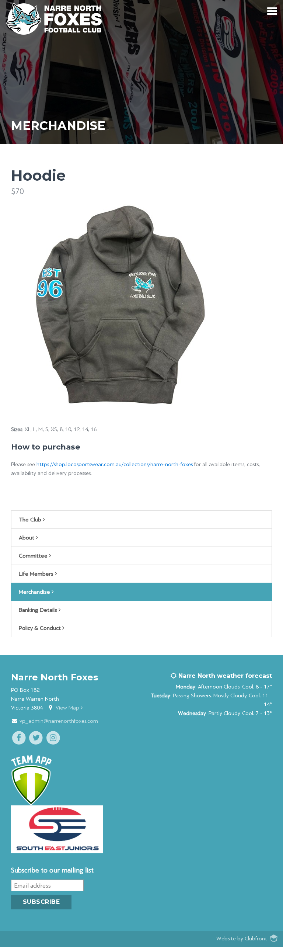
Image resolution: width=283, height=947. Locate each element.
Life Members (37, 573)
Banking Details (39, 610)
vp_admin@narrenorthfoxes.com (59, 721)
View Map (68, 708)
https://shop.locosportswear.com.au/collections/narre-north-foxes (114, 464)
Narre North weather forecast (224, 675)
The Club (31, 519)
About (27, 537)
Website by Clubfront (241, 939)
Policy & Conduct (40, 628)
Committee (34, 555)
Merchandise (35, 592)
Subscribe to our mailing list (52, 870)
